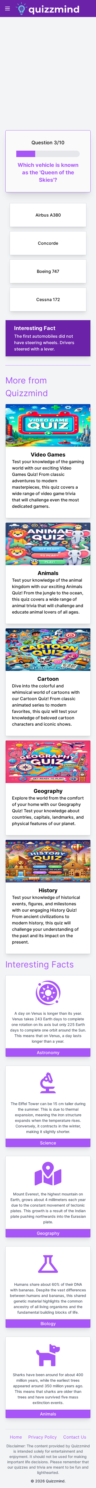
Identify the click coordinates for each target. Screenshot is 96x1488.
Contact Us (74, 1437)
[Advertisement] (48, 69)
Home (16, 1437)
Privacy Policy (42, 1437)
